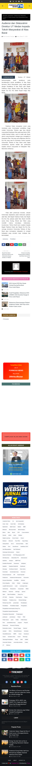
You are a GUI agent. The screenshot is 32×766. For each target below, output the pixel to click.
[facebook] (10, 1)
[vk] (4, 659)
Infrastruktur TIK (15, 557)
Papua (25, 597)
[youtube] (21, 655)
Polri (4, 622)
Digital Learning (6, 538)
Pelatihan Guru (12, 600)
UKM (21, 639)
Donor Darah (15, 538)
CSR (18, 532)
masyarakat (20, 588)
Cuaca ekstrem (25, 532)
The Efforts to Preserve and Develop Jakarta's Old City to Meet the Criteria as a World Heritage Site (19, 692)
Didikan (20, 535)
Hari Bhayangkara (7, 549)
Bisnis (4, 532)
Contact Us (22, 760)
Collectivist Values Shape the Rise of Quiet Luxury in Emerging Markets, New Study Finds (19, 733)
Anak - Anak (5, 524)
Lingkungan (25, 583)
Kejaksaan (22, 566)
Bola (9, 532)
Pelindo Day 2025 (7, 602)
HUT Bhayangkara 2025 (19, 555)
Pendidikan (13, 239)
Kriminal (23, 580)
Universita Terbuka (7, 642)
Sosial (20, 633)
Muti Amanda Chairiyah (9, 36)
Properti (26, 622)
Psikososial (5, 625)
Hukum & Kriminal (7, 555)
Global (4, 546)
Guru (9, 546)
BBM (24, 526)
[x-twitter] (13, 1)
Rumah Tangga (17, 628)
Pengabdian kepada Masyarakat (10, 611)
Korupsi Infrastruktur (7, 580)
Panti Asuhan (19, 597)
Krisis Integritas (6, 583)
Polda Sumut (6, 619)
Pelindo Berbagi (22, 600)
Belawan (5, 529)
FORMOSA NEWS (8, 77)
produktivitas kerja (11, 622)
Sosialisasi (26, 633)
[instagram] (16, 1)
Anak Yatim (13, 524)
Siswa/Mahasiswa (7, 633)
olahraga (17, 591)
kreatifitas (16, 580)
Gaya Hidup (25, 540)
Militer (27, 588)
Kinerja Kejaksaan (7, 574)
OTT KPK (5, 597)
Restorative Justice (7, 628)
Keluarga (5, 569)
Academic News (6, 521)
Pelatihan (5, 600)
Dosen (22, 538)
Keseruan (23, 571)
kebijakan (23, 563)
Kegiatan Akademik (13, 566)
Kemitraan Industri (13, 569)
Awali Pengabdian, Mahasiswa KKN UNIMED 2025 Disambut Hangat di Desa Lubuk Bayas (19, 294)
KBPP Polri (17, 560)
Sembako (26, 631)
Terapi (16, 639)
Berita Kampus (21, 529)
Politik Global (24, 619)
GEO (27, 543)
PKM (24, 617)
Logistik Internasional (8, 586)
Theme (28, 763)
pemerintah (16, 602)
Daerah (4, 535)
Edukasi (4, 540)
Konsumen (26, 577)
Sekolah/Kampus (18, 631)
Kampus (11, 560)
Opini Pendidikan (11, 594)
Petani (19, 617)
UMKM (26, 639)
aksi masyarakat (20, 521)
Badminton (5, 526)
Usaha (26, 642)
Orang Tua (20, 594)
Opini (4, 594)
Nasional (11, 591)
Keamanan (16, 563)
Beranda (5, 15)
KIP (14, 574)
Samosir (25, 628)
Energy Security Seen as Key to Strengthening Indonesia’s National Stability (18, 743)
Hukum (18, 552)
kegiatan (5, 566)
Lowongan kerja (23, 586)
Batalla (19, 526)
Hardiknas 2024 (24, 546)
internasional (24, 557)
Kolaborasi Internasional (15, 577)
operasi (23, 591)
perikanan (5, 617)
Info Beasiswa (6, 557)
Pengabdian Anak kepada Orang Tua (11, 608)
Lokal (16, 586)
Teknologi (25, 636)
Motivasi (4, 591)
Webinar (8, 645)
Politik (17, 619)
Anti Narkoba (21, 524)
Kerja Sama (22, 569)
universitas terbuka (18, 642)
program (20, 622)
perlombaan (12, 617)
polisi (12, 619)
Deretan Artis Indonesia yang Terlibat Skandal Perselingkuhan (19, 711)
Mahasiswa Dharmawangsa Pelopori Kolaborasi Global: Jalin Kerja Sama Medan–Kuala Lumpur (19, 304)
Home (9, 760)
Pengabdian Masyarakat (8, 614)
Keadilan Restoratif (7, 563)
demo (14, 535)
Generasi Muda (19, 543)
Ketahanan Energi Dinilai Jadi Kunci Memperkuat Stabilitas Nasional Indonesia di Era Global (19, 752)
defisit (9, 535)
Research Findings (14, 625)
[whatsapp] (21, 659)
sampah (4, 631)
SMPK (14, 633)
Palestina (11, 597)
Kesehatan (5, 571)
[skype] (22, 1)
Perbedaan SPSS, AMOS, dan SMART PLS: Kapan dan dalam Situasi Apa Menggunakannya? (18, 702)
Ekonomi (11, 540)
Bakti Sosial (12, 526)
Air (13, 521)
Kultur (13, 583)
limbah (18, 583)
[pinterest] (19, 1)
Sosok (4, 636)
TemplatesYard (15, 763)
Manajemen (13, 588)
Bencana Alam (12, 529)
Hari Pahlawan (16, 549)
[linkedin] (25, 682)
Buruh (13, 532)
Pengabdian (24, 605)
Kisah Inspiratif (20, 574)
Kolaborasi (5, 577)
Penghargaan (19, 614)
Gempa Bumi (6, 543)
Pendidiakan (24, 602)
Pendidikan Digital (14, 605)
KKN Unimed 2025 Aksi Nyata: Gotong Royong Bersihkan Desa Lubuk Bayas (17, 285)
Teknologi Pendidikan (8, 639)
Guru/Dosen (15, 546)
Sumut (18, 636)
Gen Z (12, 543)
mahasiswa (10, 15)
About (15, 760)
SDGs (10, 631)
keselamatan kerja (14, 571)
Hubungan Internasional (8, 552)
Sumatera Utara (11, 636)
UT (3, 645)
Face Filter (17, 540)
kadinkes (5, 560)
